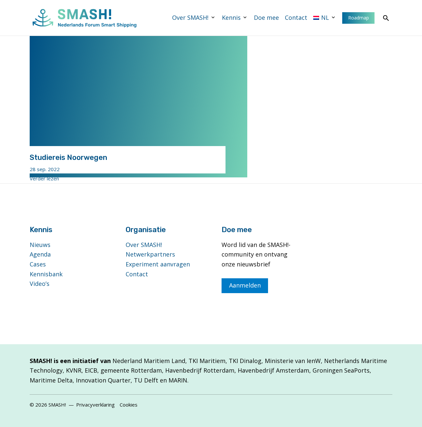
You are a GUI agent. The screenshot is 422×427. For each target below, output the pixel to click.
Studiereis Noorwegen (68, 157)
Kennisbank (46, 274)
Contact (296, 17)
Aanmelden (245, 285)
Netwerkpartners (150, 254)
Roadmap (358, 18)
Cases (38, 264)
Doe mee (266, 17)
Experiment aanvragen (158, 264)
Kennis (231, 17)
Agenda (40, 254)
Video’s (39, 284)
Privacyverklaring (95, 404)
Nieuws (40, 245)
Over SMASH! (190, 17)
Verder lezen (44, 178)
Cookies (128, 404)
